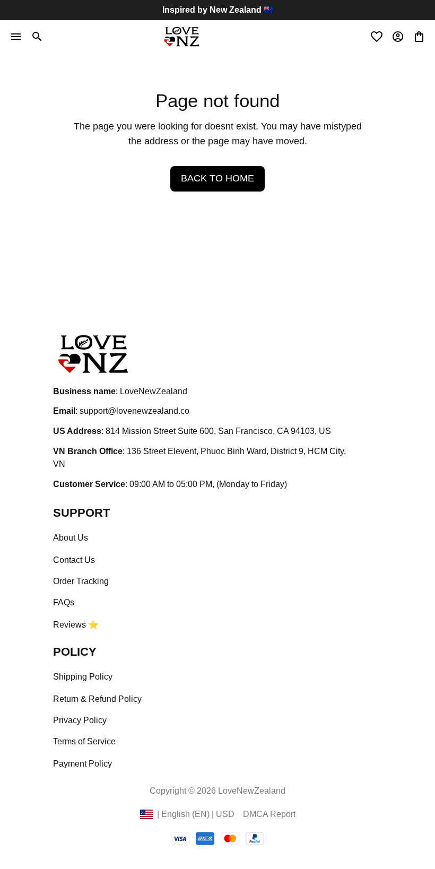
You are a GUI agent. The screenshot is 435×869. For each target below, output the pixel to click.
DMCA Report (269, 814)
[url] (134, 411)
